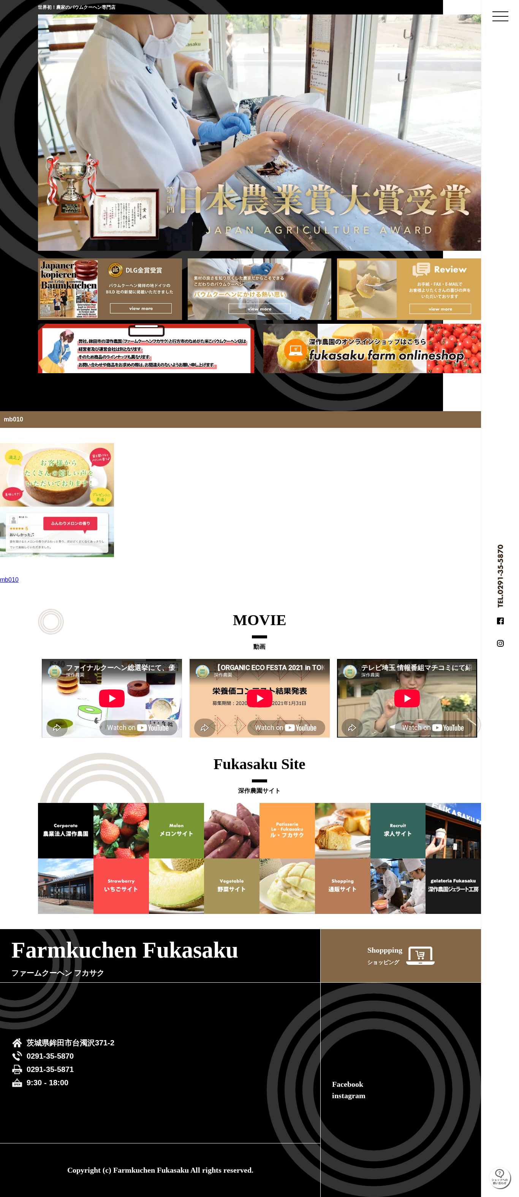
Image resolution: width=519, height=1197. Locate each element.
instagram (349, 1095)
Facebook (347, 1084)
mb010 (9, 579)
